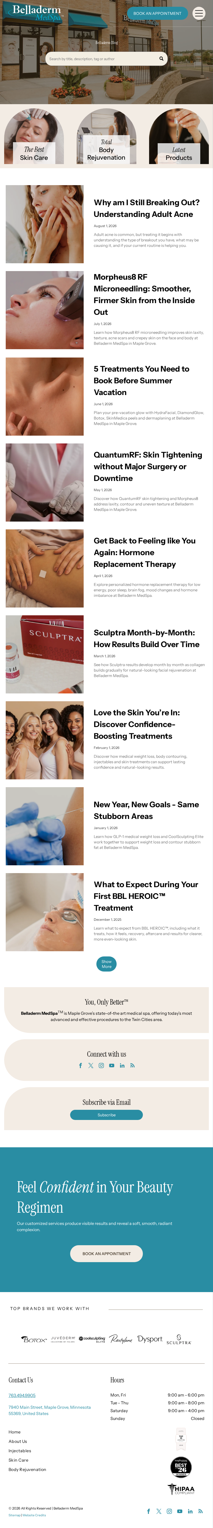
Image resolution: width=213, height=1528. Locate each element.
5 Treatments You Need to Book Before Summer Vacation (141, 380)
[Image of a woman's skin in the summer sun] (45, 397)
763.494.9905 (22, 1395)
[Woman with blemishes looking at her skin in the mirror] (45, 224)
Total (106, 142)
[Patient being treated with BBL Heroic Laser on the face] (45, 912)
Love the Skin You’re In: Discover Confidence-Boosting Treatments (137, 724)
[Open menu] (198, 13)
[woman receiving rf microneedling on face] (45, 310)
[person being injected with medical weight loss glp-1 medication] (45, 826)
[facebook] (80, 1066)
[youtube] (112, 1066)
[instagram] (101, 1066)
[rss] (132, 1066)
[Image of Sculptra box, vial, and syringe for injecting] (45, 654)
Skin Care (34, 157)
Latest (178, 150)
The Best (34, 149)
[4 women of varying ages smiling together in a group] (45, 740)
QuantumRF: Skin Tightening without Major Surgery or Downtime (148, 466)
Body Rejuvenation (106, 153)
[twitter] (91, 1066)
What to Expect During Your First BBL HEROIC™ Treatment (146, 896)
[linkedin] (122, 1066)
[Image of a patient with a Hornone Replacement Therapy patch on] (45, 568)
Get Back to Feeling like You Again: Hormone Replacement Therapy (145, 552)
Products (179, 157)
